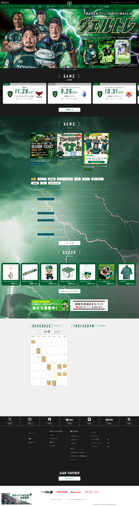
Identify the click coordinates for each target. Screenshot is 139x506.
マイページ (134, 2)
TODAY (39, 331)
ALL (34, 179)
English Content (54, 183)
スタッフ (74, 443)
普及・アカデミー (97, 179)
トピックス (42, 179)
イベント (86, 179)
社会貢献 (35, 183)
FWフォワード (75, 436)
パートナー (95, 435)
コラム (43, 183)
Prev (1, 37)
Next (138, 37)
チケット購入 (115, 2)
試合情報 (51, 179)
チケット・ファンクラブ (64, 179)
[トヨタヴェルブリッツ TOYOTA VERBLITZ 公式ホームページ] (69, 6)
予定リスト (64, 331)
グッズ (77, 179)
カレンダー (56, 331)
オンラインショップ (125, 2)
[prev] (32, 331)
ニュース (33, 433)
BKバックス (75, 439)
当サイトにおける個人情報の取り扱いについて (77, 499)
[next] (35, 331)
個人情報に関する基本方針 (56, 499)
